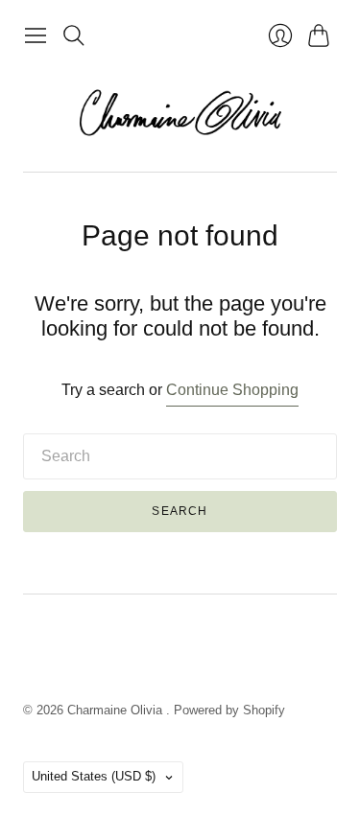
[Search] (74, 35)
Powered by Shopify (229, 710)
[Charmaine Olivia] (180, 112)
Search (179, 511)
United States (94, 776)
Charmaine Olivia (116, 710)
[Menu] (35, 35)
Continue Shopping (232, 390)
